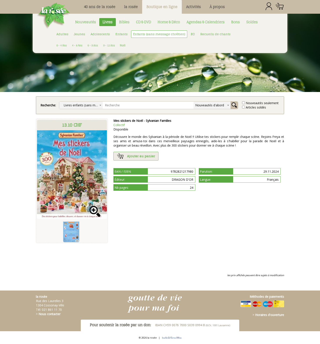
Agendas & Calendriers (206, 22)
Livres (108, 22)
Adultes (62, 34)
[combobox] (81, 105)
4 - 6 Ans (77, 45)
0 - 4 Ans (61, 45)
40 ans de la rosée (99, 7)
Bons (235, 22)
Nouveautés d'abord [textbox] (209, 105)
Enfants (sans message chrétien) (159, 34)
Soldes (252, 22)
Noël (122, 45)
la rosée (131, 7)
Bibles (124, 22)
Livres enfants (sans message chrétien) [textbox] (82, 105)
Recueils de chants (215, 34)
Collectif (119, 125)
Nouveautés (85, 22)
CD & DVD (143, 22)
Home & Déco (169, 22)
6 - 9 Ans (93, 45)
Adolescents (100, 34)
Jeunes (79, 34)
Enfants (121, 34)
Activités (193, 7)
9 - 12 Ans (109, 45)
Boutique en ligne (162, 7)
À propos (217, 7)
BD (193, 34)
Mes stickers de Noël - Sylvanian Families (142, 121)
